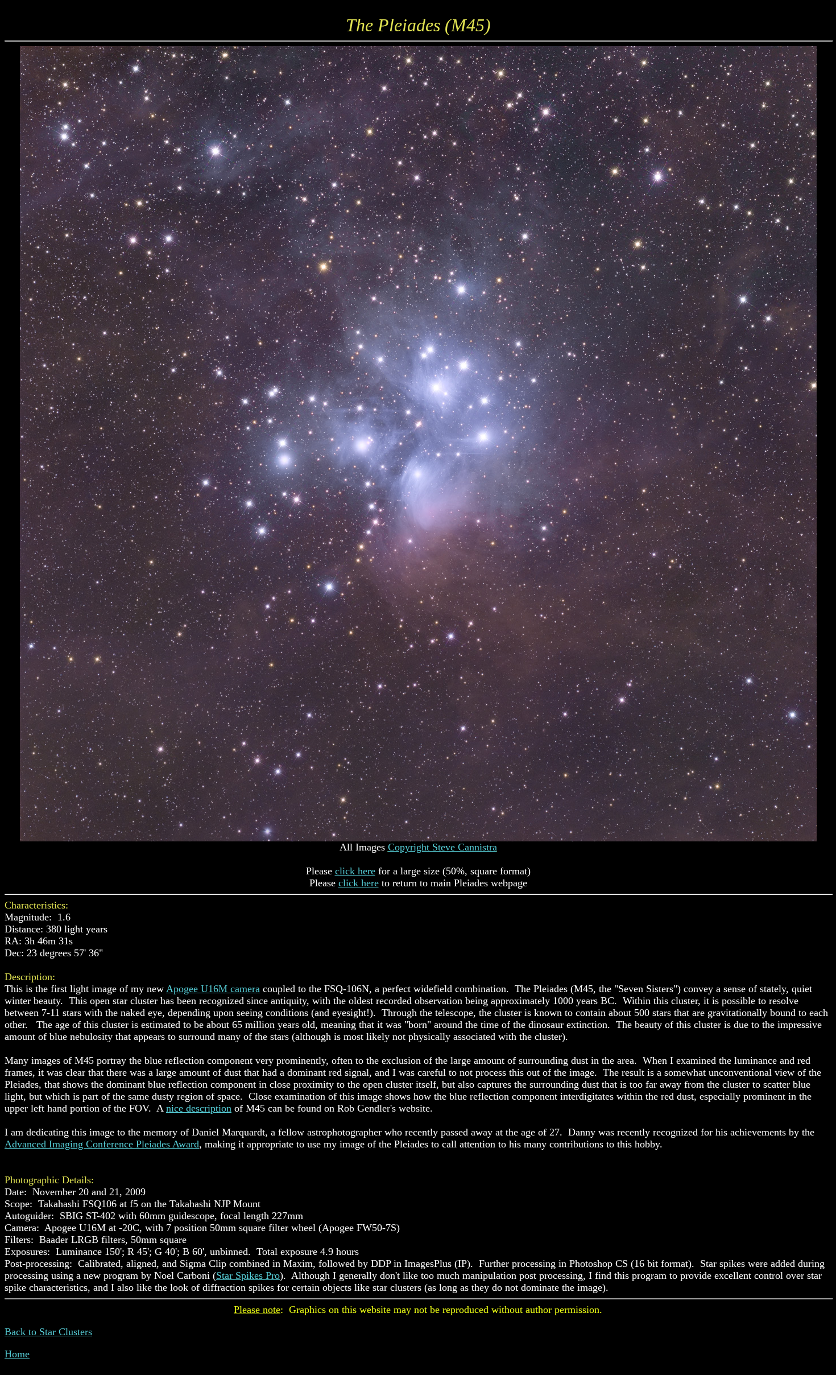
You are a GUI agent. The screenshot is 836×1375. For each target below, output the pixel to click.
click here (355, 871)
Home (17, 1354)
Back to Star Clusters (48, 1331)
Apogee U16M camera (213, 988)
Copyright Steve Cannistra (442, 847)
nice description (198, 1108)
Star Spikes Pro (248, 1275)
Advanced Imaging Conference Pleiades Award (102, 1144)
